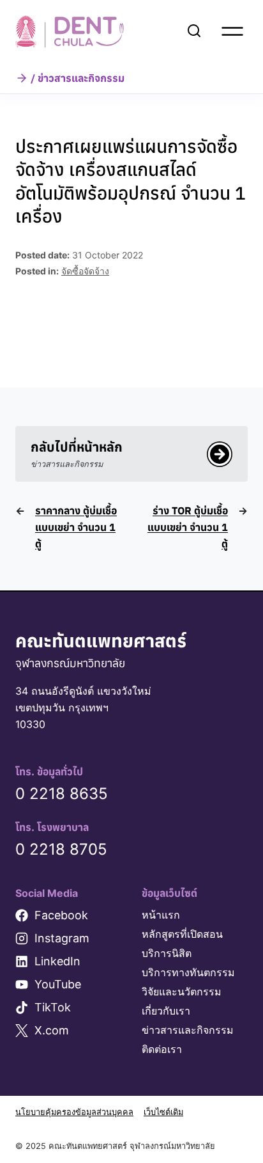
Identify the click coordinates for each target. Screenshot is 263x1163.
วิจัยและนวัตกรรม (182, 991)
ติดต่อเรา (162, 1049)
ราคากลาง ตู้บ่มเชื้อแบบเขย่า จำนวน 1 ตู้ (76, 527)
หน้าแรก (161, 914)
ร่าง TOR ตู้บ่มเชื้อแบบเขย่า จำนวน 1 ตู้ (187, 527)
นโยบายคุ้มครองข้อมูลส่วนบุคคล (74, 1112)
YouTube (57, 984)
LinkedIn (57, 961)
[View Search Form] (194, 31)
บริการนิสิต (167, 953)
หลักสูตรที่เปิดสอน (182, 934)
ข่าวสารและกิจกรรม (188, 1030)
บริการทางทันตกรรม (188, 972)
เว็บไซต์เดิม (163, 1112)
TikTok (52, 1007)
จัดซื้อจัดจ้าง (85, 270)
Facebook (61, 915)
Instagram (61, 938)
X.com (51, 1030)
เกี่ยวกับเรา (166, 1010)
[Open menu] (232, 31)
